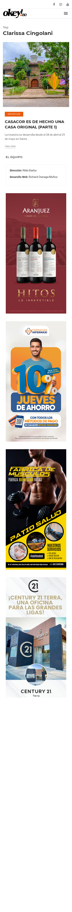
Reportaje (14, 114)
